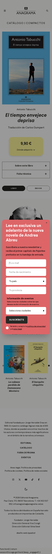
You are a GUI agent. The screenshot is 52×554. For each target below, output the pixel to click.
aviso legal (17, 329)
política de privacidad (36, 326)
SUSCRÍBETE (16, 320)
